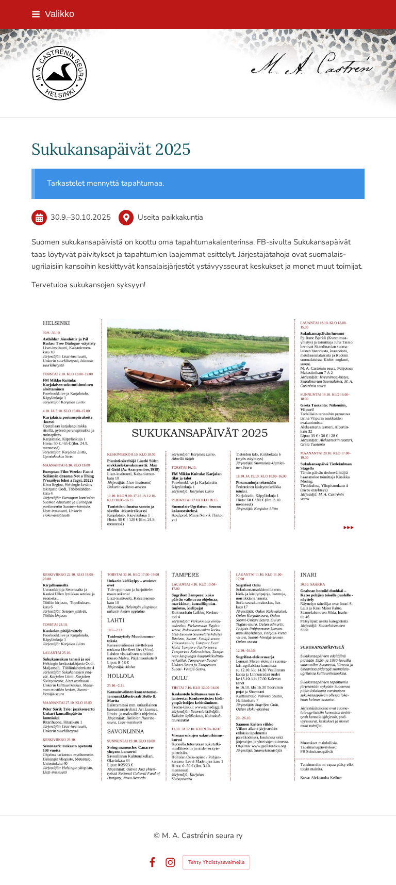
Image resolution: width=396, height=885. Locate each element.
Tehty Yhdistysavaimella (216, 862)
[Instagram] (170, 862)
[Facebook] (152, 862)
